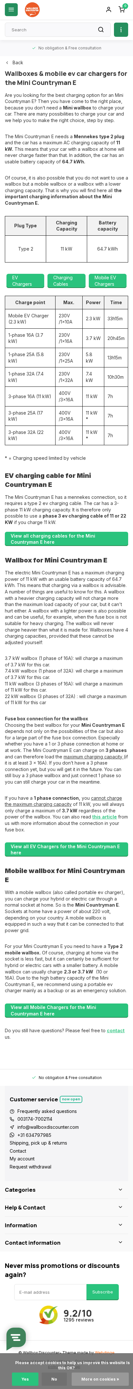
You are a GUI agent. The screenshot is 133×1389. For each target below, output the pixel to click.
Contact (18, 1151)
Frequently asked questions (47, 1111)
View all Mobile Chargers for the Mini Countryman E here (53, 1010)
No (54, 1379)
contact (116, 1030)
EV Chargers (22, 281)
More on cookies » (100, 1379)
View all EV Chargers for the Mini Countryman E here (65, 850)
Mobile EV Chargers (105, 281)
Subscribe (102, 1291)
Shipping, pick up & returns (38, 1143)
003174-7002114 (34, 1119)
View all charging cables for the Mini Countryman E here (53, 539)
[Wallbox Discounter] (32, 9)
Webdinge (105, 1352)
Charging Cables (63, 281)
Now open (71, 1098)
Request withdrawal (30, 1166)
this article (104, 816)
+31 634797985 (34, 1135)
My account (22, 1158)
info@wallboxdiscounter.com (48, 1127)
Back (18, 62)
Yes (25, 1379)
